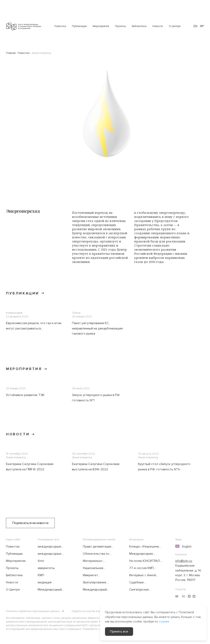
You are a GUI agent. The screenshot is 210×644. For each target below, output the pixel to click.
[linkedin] (183, 596)
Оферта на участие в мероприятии (93, 611)
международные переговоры (49, 554)
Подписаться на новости (30, 523)
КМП (41, 575)
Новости (157, 26)
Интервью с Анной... (143, 575)
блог (41, 561)
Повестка (60, 26)
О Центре (175, 26)
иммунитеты (46, 568)
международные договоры (49, 547)
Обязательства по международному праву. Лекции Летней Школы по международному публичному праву (98, 554)
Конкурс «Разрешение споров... (145, 547)
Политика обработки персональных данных (32, 611)
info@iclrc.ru (183, 561)
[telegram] (189, 596)
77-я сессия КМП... (142, 568)
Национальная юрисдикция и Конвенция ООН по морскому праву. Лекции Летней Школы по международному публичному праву (99, 568)
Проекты (120, 26)
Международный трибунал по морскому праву (54, 590)
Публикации (79, 26)
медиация (44, 582)
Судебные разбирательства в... (144, 583)
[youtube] (176, 596)
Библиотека (139, 26)
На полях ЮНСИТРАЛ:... (145, 561)
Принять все (119, 631)
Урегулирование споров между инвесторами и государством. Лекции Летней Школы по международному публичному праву (98, 583)
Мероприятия (101, 26)
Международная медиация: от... (141, 554)
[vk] (194, 596)
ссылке (164, 621)
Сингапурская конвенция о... (139, 590)
